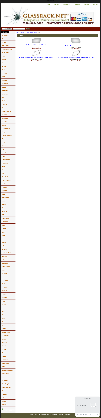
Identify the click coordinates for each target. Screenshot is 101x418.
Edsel (3, 142)
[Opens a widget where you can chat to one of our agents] (87, 406)
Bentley (4, 70)
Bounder (4, 80)
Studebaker (5, 335)
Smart (3, 325)
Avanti (4, 66)
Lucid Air (4, 394)
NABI (3, 270)
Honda (4, 183)
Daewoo (4, 121)
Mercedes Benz (6, 253)
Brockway (5, 94)
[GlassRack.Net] (25, 16)
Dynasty (27, 32)
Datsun (4, 125)
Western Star (5, 373)
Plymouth (4, 290)
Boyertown (5, 83)
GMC (3, 173)
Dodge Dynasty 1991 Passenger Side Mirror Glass (75, 45)
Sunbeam (4, 342)
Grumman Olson (6, 387)
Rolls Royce (5, 308)
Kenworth (4, 211)
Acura (3, 39)
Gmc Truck (5, 177)
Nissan (4, 277)
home (48, 4)
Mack (3, 235)
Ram (3, 301)
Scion (3, 318)
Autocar (4, 63)
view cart (95, 4)
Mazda (4, 242)
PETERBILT (5, 287)
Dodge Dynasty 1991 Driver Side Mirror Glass (36, 44)
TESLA (4, 349)
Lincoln (4, 228)
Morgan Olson (6, 266)
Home (17, 32)
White (3, 377)
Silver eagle (5, 322)
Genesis (4, 391)
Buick (3, 97)
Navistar (4, 273)
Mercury (4, 256)
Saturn (4, 315)
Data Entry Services (7, 370)
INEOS (4, 401)
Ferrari (4, 146)
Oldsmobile (5, 280)
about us (56, 4)
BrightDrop (5, 90)
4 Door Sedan (33, 32)
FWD (3, 166)
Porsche (4, 297)
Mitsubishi (5, 263)
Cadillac (4, 101)
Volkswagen (5, 363)
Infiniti (3, 194)
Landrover (5, 221)
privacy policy (66, 4)
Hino (3, 397)
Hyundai (4, 190)
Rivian (4, 304)
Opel (3, 284)
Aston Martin (5, 52)
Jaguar (4, 204)
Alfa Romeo (5, 45)
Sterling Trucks (6, 332)
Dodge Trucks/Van (7, 135)
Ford (3, 156)
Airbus (4, 42)
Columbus (5, 118)
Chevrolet (4, 108)
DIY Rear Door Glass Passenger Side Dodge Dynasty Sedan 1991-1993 (76, 57)
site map (86, 4)
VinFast (4, 404)
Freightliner (5, 163)
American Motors (7, 49)
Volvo (3, 366)
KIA (3, 215)
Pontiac (4, 294)
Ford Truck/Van (6, 159)
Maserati (4, 239)
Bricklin (4, 87)
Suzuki (4, 346)
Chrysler (4, 114)
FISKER (4, 152)
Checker (4, 104)
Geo (3, 170)
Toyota (4, 356)
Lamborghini (5, 218)
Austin (4, 59)
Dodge (22, 32)
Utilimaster (5, 360)
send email (77, 4)
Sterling (4, 328)
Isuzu (3, 201)
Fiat (3, 149)
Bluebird (4, 73)
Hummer (4, 187)
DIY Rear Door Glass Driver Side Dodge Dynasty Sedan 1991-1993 (36, 57)
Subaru (4, 339)
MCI (3, 246)
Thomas (4, 353)
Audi (3, 56)
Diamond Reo (6, 128)
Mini (3, 259)
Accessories (5, 35)
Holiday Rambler (6, 180)
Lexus (3, 225)
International (5, 197)
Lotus (3, 232)
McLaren (4, 249)
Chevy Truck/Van (6, 111)
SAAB (3, 311)
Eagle (3, 139)
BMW (3, 77)
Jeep (3, 208)
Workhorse (5, 380)
